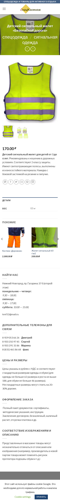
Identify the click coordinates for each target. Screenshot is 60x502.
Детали (6, 200)
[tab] (30, 200)
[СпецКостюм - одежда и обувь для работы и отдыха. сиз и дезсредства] (30, 8)
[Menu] (4, 9)
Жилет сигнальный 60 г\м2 (42, 252)
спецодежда (15, 37)
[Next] (53, 92)
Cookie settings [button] (23, 496)
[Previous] (7, 92)
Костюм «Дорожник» (12, 251)
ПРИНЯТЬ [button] (41, 497)
